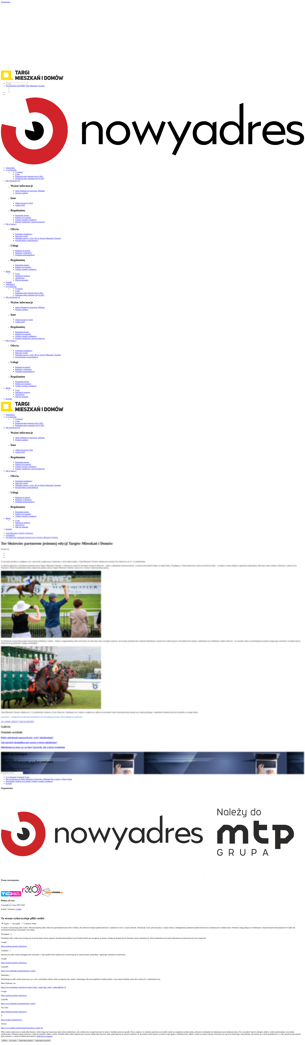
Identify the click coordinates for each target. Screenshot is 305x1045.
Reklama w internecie (23, 253)
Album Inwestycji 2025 (24, 203)
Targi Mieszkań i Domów (35, 86)
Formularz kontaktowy (23, 234)
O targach (19, 172)
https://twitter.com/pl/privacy (11, 1020)
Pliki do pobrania (21, 280)
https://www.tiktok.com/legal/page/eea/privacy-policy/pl (22, 1028)
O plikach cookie (29, 924)
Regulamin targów (22, 215)
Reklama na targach (22, 251)
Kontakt (9, 282)
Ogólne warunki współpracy (26, 220)
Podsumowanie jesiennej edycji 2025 (29, 176)
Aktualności (10, 168)
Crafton (18, 909)
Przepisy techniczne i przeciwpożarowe (30, 222)
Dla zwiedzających (13, 181)
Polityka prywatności (23, 218)
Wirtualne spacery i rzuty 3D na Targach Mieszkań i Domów (38, 238)
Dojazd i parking (21, 193)
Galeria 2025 (20, 205)
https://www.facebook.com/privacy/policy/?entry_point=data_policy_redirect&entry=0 (33, 987)
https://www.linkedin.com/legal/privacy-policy (18, 971)
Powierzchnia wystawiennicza (26, 240)
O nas (17, 174)
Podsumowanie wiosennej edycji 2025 (29, 179)
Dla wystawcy (11, 224)
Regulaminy (10, 781)
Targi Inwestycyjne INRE (15, 86)
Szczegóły (16, 924)
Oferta (64, 779)
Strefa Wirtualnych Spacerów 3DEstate (30, 191)
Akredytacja (19, 278)
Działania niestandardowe (25, 255)
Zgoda (6, 924)
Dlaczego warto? (21, 236)
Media (8, 271)
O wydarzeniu (11, 170)
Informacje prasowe (22, 276)
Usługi (69, 779)
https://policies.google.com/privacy (14, 946)
